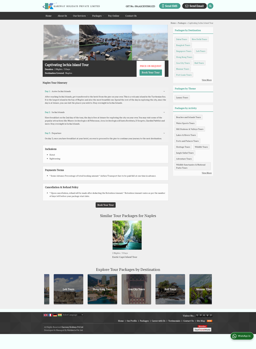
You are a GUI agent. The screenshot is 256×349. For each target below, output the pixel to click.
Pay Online (113, 15)
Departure (53, 133)
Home (49, 15)
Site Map (201, 320)
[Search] (210, 6)
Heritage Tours (183, 146)
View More (207, 79)
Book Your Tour (151, 72)
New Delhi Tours (199, 39)
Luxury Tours (182, 97)
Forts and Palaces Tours (187, 141)
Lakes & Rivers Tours (186, 135)
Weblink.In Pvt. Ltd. (75, 330)
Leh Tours (200, 51)
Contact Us (131, 15)
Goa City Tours (183, 63)
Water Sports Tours (185, 123)
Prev (48, 289)
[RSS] (209, 320)
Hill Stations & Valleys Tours (189, 129)
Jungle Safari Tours (185, 152)
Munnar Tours (182, 68)
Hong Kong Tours (184, 57)
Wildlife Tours (201, 146)
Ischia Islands (55, 112)
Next (208, 289)
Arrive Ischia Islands (58, 91)
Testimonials (174, 320)
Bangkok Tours (183, 45)
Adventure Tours (184, 158)
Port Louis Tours (184, 74)
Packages (97, 15)
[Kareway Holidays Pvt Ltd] (71, 6)
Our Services (79, 15)
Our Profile (132, 320)
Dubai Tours (181, 39)
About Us (62, 15)
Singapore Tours (183, 51)
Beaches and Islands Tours (188, 117)
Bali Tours (199, 63)
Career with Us (158, 320)
